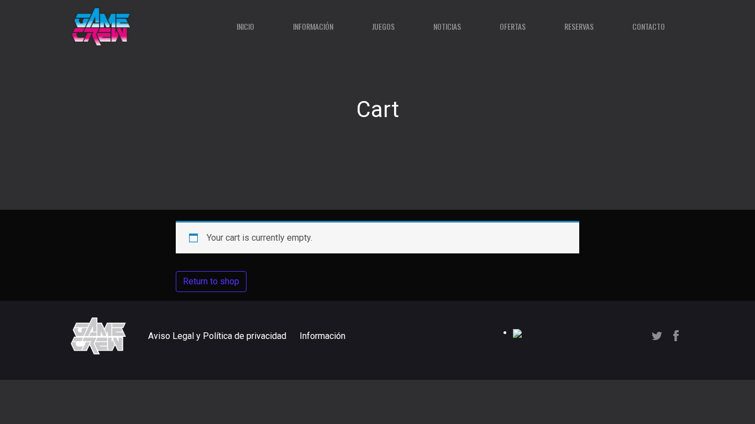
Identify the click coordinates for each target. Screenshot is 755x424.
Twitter (657, 336)
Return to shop (211, 281)
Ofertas (513, 26)
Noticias (447, 26)
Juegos (383, 26)
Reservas (579, 26)
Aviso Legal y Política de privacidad (217, 336)
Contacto (648, 26)
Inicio (245, 26)
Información (313, 26)
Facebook (676, 335)
